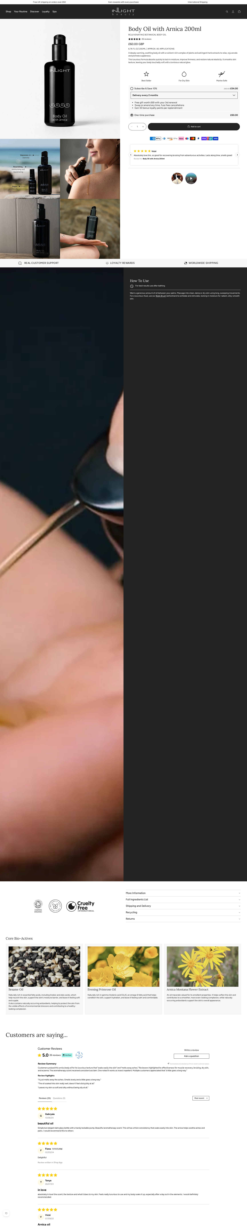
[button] (180, 155)
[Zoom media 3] (90, 169)
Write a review (191, 1050)
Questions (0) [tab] (59, 1098)
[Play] (177, 178)
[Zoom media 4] (30, 229)
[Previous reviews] (131, 155)
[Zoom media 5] (90, 229)
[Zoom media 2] (30, 169)
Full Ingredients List (137, 899)
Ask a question (191, 1056)
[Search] (227, 11)
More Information (136, 893)
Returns (130, 918)
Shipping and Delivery (138, 905)
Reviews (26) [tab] (45, 1098)
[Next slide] (238, 263)
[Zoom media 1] (60, 79)
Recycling (131, 912)
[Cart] (239, 11)
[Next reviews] (237, 155)
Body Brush (161, 296)
